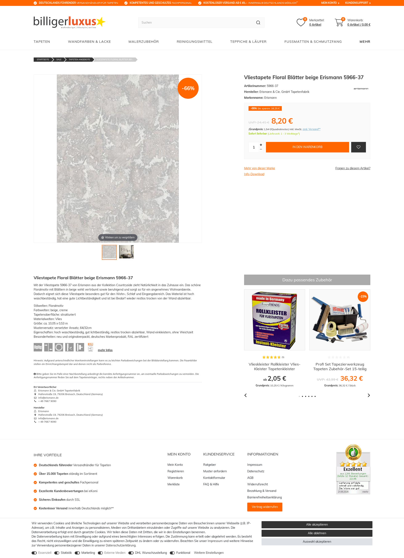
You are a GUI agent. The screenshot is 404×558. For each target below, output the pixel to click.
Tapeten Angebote (79, 59)
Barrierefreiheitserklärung (264, 497)
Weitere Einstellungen (209, 553)
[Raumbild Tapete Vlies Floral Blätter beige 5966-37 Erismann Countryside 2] (126, 253)
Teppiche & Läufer (248, 41)
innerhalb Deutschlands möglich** (76, 508)
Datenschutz (255, 471)
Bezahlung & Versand (261, 491)
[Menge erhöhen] (261, 145)
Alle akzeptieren (317, 524)
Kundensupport (356, 2)
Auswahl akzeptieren (317, 541)
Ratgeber (209, 465)
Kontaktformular (214, 478)
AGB (250, 478)
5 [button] (311, 396)
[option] (266, 338)
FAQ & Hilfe (211, 484)
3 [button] (305, 396)
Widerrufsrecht (257, 484)
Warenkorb (175, 478)
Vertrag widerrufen (265, 507)
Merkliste (173, 484)
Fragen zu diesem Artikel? (352, 168)
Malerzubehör (144, 41)
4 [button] (308, 396)
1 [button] (299, 396)
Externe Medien (114, 553)
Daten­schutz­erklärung (121, 545)
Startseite (43, 59)
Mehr (365, 41)
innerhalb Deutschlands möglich (250, 2)
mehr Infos (105, 350)
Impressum (254, 465)
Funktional (183, 553)
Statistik (66, 553)
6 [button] (315, 396)
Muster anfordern (215, 471)
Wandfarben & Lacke (89, 41)
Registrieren (175, 471)
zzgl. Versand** (311, 129)
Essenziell (44, 553)
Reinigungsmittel (195, 41)
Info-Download (254, 174)
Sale (58, 59)
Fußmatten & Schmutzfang (313, 41)
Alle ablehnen (317, 533)
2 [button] (302, 396)
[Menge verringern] (261, 149)
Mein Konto (329, 2)
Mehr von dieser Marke (259, 168)
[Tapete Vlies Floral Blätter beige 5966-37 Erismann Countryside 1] (109, 253)
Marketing (88, 553)
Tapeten (42, 41)
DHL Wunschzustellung (151, 553)
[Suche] (258, 22)
